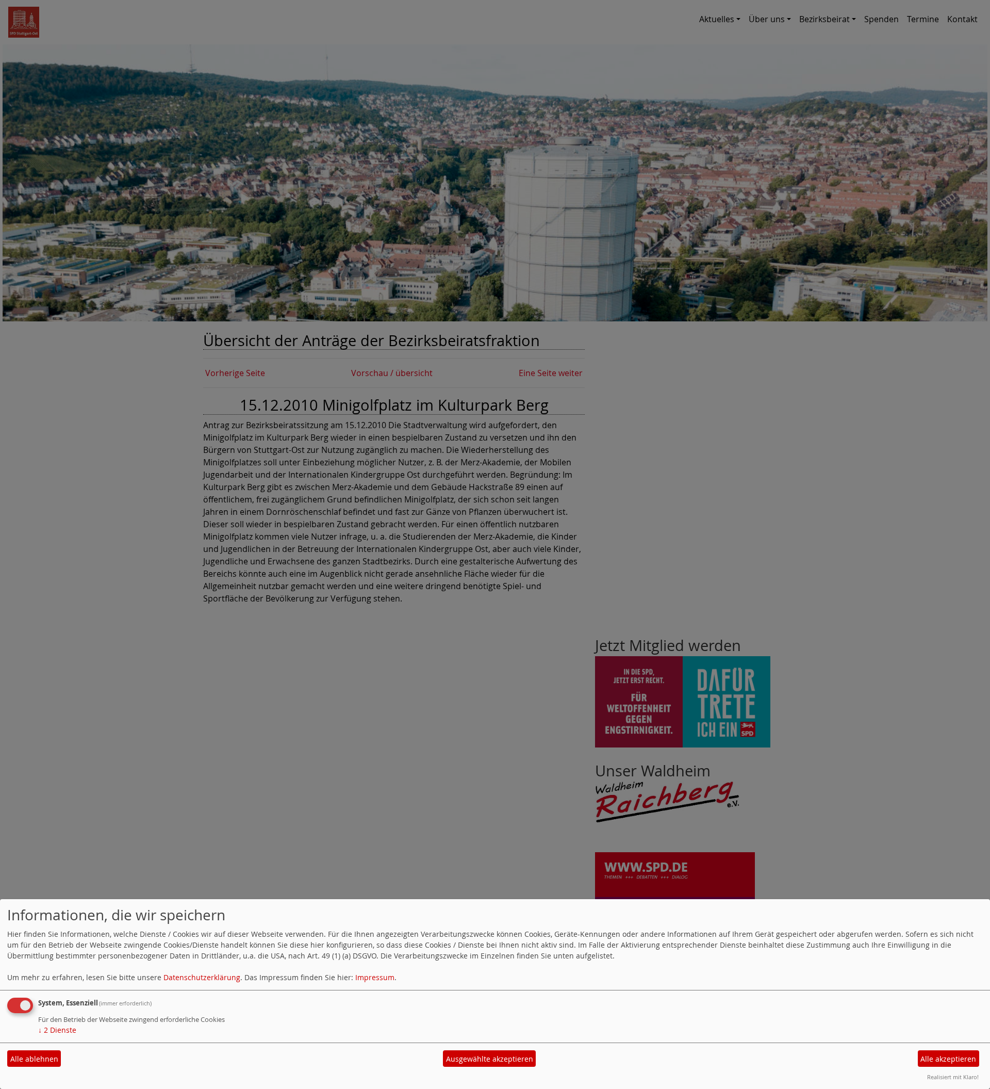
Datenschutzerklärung (201, 977)
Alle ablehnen (34, 1059)
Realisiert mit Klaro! (953, 1077)
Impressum (374, 977)
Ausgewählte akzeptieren (489, 1059)
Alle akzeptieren (948, 1059)
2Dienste (57, 1030)
